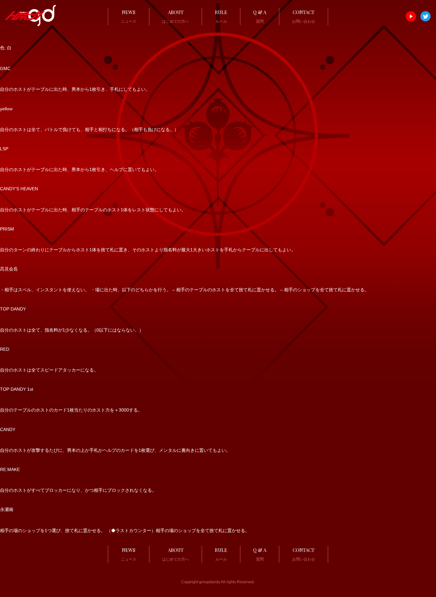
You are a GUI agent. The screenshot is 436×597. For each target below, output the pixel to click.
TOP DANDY (13, 308)
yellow (6, 108)
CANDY (7, 429)
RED (4, 349)
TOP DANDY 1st (16, 389)
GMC (5, 68)
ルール (221, 16)
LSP (4, 148)
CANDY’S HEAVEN (19, 188)
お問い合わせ (303, 16)
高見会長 (9, 268)
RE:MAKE (10, 469)
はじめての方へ (175, 16)
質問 (259, 16)
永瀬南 (6, 509)
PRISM (7, 229)
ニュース (128, 16)
